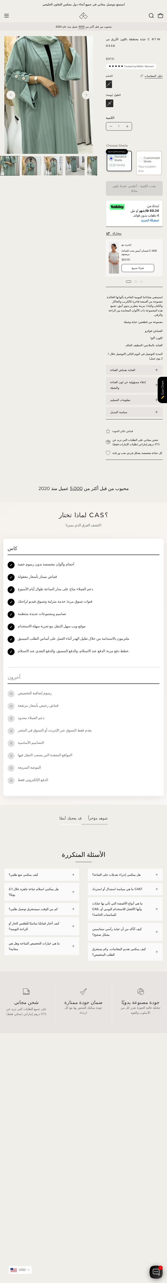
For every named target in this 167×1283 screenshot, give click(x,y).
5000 (81, 27)
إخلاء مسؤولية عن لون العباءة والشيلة (128, 384)
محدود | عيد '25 (14, 1151)
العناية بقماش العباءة (122, 370)
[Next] (86, 95)
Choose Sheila (117, 146)
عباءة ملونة (11, 1138)
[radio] (109, 84)
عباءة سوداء (12, 1131)
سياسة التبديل (118, 412)
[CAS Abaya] (83, 15)
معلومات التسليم (120, 400)
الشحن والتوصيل (98, 1138)
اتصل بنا (93, 1157)
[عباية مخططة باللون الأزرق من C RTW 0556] (10, 166)
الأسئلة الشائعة (97, 1131)
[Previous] (11, 95)
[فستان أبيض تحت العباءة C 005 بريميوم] (114, 258)
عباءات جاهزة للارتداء (17, 1144)
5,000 (76, 488)
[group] (83, 4)
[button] (151, 16)
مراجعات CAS (13, 1157)
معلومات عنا (96, 1151)
